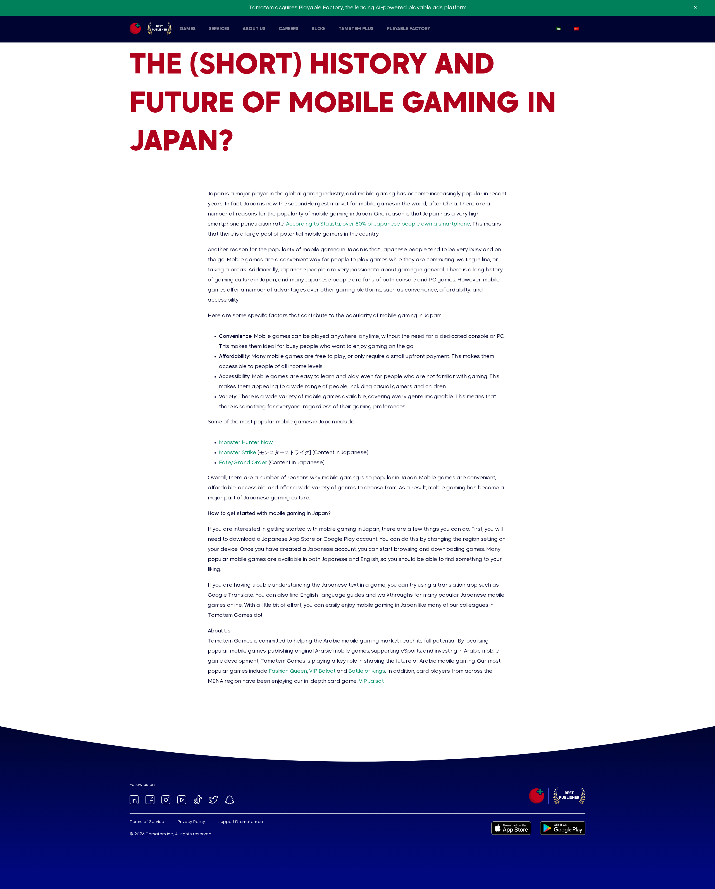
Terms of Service (147, 822)
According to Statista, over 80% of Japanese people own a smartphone (378, 224)
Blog (318, 29)
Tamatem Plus (356, 29)
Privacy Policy (191, 822)
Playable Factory (408, 29)
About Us (254, 29)
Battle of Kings (367, 671)
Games (188, 29)
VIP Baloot (322, 671)
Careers (288, 29)
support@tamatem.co (240, 822)
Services (219, 29)
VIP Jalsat (371, 681)
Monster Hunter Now (246, 442)
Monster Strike (237, 452)
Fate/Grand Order (243, 462)
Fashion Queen (288, 671)
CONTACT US (239, 29)
